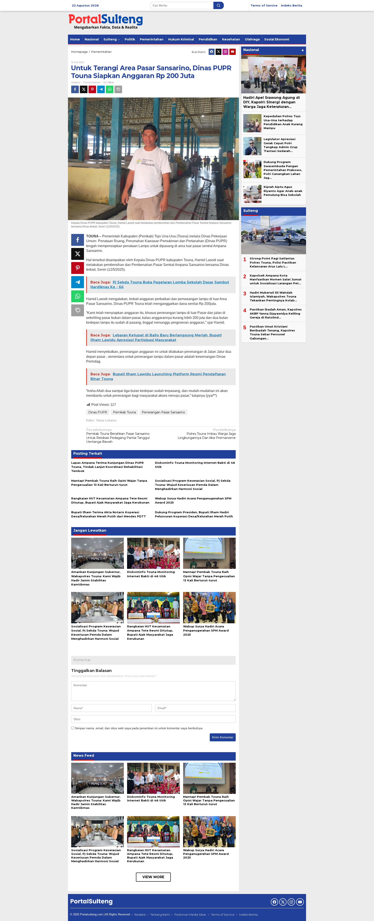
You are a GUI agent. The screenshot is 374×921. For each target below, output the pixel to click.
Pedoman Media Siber (190, 914)
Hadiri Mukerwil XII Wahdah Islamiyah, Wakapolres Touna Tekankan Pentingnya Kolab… (273, 296)
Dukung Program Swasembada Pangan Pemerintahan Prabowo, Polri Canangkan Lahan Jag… (283, 169)
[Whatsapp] (109, 89)
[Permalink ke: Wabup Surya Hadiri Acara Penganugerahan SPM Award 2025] (209, 607)
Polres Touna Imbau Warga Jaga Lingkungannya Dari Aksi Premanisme (207, 434)
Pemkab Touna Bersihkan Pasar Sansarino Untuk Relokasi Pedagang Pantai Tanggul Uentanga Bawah (118, 436)
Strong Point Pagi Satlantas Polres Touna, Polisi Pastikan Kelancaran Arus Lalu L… (273, 262)
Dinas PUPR (97, 412)
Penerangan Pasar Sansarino (163, 412)
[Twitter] (218, 52)
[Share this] (75, 89)
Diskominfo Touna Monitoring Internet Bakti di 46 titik (151, 798)
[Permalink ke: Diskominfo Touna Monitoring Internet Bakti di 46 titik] (153, 553)
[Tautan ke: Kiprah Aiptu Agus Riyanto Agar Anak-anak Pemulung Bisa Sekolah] (252, 194)
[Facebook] (211, 52)
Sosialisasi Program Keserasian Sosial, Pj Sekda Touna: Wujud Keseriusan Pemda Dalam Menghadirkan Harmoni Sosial (193, 485)
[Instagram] (225, 52)
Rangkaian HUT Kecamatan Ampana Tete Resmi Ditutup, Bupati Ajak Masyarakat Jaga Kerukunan (150, 855)
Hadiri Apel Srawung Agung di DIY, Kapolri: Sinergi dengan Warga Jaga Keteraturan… (271, 102)
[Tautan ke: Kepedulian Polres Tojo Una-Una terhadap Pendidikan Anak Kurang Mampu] (252, 123)
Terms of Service (222, 914)
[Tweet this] (83, 89)
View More (153, 877)
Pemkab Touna (124, 412)
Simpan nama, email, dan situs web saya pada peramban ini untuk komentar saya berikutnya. (139, 728)
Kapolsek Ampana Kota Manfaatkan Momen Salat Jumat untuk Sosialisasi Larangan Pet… (275, 279)
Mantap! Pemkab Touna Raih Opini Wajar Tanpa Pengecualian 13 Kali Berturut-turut (209, 576)
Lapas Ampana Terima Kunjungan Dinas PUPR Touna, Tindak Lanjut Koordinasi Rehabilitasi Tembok (107, 467)
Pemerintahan (91, 82)
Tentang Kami (160, 914)
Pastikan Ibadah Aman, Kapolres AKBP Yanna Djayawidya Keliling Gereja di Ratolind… (276, 313)
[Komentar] (118, 89)
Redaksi (140, 914)
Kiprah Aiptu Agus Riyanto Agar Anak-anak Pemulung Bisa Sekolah (283, 190)
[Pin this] (92, 89)
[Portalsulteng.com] (106, 22)
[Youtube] (232, 52)
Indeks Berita (248, 914)
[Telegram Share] (101, 89)
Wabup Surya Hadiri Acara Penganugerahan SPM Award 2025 (206, 630)
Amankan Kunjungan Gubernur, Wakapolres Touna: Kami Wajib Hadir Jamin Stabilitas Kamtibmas (96, 802)
